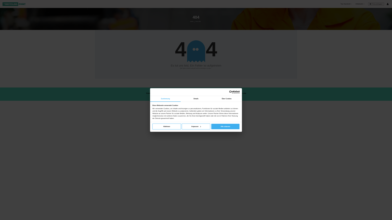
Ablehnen (166, 126)
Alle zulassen (225, 126)
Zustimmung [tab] (165, 99)
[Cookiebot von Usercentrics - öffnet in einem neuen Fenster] (231, 92)
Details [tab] (196, 99)
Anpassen (194, 126)
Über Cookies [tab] (227, 99)
